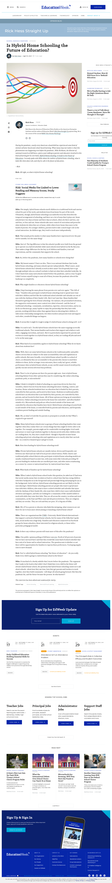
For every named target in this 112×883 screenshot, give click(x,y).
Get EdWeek (73, 852)
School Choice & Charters (17, 41)
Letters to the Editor (58, 856)
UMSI (44, 515)
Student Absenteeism (54, 651)
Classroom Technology (95, 88)
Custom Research (93, 870)
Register (10, 672)
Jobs (83, 15)
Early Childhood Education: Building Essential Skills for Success (18, 656)
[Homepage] (56, 7)
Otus (97, 673)
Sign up (71, 621)
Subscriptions (74, 856)
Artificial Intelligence (94, 70)
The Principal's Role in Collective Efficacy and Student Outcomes (88, 657)
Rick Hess (17, 56)
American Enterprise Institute (98, 28)
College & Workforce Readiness (97, 106)
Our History (37, 859)
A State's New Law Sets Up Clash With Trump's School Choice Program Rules (16, 776)
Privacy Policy (72, 875)
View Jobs (14, 722)
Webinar (65, 651)
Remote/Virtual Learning (47, 584)
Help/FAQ (54, 859)
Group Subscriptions (75, 862)
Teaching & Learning (49, 15)
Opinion (75, 15)
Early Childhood (12, 651)
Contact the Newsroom (58, 865)
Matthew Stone (91, 168)
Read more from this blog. (81, 31)
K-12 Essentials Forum (25, 651)
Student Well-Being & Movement (25, 184)
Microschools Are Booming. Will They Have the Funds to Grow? (66, 777)
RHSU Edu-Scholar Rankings (51, 133)
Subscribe (98, 7)
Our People (37, 862)
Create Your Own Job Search (55, 737)
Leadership (17, 15)
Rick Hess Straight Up (61, 131)
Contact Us (55, 852)
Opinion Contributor (31, 125)
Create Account (16, 830)
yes (56, 537)
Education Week (42, 125)
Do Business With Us (94, 852)
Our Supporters (38, 865)
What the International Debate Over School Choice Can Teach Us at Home (41, 777)
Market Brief (93, 15)
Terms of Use (59, 875)
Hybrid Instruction (63, 584)
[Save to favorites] (9, 127)
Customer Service (57, 862)
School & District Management (92, 651)
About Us (37, 852)
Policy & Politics (31, 15)
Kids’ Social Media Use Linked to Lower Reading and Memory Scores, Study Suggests (37, 190)
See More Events (56, 686)
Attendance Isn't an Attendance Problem (54, 656)
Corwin (64, 671)
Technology (64, 15)
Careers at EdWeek (39, 868)
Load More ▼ (56, 805)
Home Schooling (31, 584)
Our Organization (39, 856)
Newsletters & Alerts (75, 859)
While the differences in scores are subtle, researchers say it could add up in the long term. (37, 198)
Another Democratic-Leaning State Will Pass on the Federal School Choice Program (92, 777)
